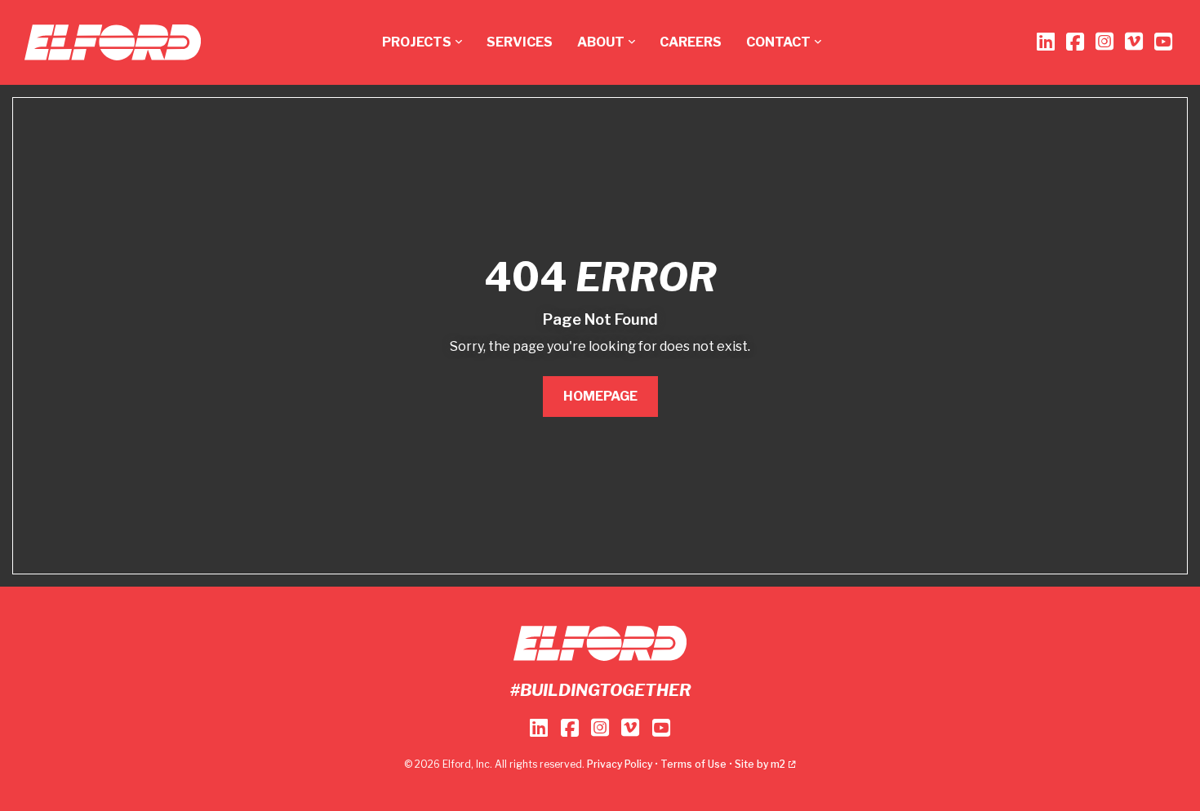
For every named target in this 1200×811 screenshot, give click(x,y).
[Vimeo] (1134, 42)
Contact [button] (778, 42)
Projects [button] (416, 42)
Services (520, 42)
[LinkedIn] (1045, 42)
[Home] (112, 42)
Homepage (600, 396)
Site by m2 (760, 764)
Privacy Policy (619, 764)
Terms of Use (693, 764)
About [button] (600, 42)
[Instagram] (1104, 42)
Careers (691, 42)
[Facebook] (1075, 42)
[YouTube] (1163, 42)
